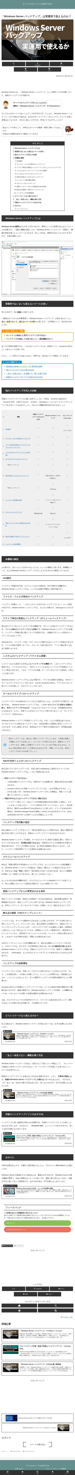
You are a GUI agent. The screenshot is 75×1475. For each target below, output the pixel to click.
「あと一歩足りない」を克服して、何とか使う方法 (26, 374)
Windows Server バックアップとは (27, 148)
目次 (34, 143)
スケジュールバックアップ (26, 183)
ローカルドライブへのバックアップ (29, 174)
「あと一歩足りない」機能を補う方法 (28, 199)
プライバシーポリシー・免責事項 (56, 1468)
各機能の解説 (19, 158)
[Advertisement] (37, 83)
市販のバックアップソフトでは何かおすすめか (24, 377)
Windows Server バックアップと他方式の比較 (24, 366)
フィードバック (22, 209)
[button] (49, 69)
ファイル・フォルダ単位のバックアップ (31, 164)
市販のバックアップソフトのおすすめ (28, 202)
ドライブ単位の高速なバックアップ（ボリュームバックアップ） (39, 167)
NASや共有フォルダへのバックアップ (30, 177)
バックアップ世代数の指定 (26, 180)
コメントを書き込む (37, 1444)
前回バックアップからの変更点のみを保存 (31, 186)
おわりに (18, 205)
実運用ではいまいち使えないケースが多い (29, 151)
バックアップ (19, 1245)
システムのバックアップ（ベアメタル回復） (32, 170)
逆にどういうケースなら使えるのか (20, 370)
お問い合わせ (19, 1468)
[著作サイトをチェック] (19, 1306)
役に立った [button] (11, 1223)
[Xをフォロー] (55, 1306)
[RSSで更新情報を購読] (55, 1310)
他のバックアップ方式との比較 (26, 154)
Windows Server (8, 1245)
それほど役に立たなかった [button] (16, 1229)
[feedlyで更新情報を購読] (19, 1310)
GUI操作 (19, 161)
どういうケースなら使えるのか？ (26, 196)
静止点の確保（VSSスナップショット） (31, 190)
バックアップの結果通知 (25, 193)
